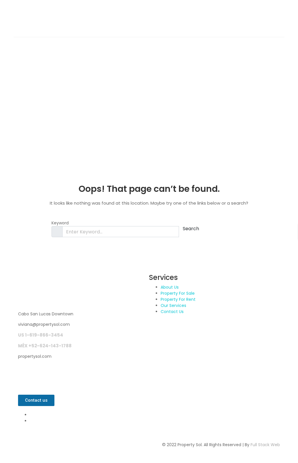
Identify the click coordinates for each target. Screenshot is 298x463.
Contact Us (172, 311)
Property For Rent (178, 299)
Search (191, 228)
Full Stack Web (265, 445)
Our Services (173, 305)
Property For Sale (178, 293)
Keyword (60, 223)
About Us (170, 287)
